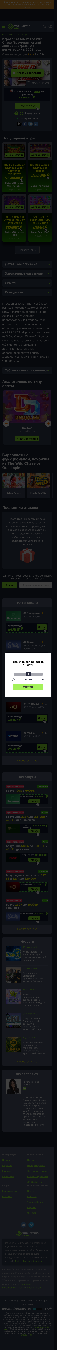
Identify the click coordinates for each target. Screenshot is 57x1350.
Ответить (28, 686)
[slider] (28, 674)
